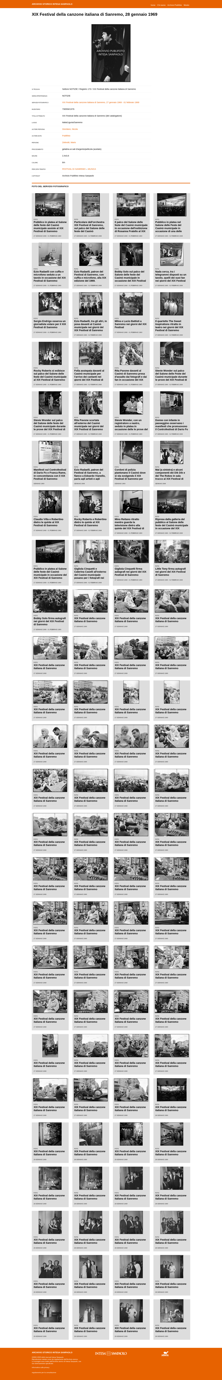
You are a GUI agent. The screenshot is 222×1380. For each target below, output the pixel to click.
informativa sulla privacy (40, 1367)
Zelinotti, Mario (69, 142)
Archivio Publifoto (174, 5)
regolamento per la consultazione (44, 1372)
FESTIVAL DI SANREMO (74, 169)
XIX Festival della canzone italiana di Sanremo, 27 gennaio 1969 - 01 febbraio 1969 (100, 102)
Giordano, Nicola (70, 129)
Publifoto (66, 136)
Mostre (186, 5)
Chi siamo (161, 5)
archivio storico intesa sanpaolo (52, 4)
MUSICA (92, 169)
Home (153, 5)
